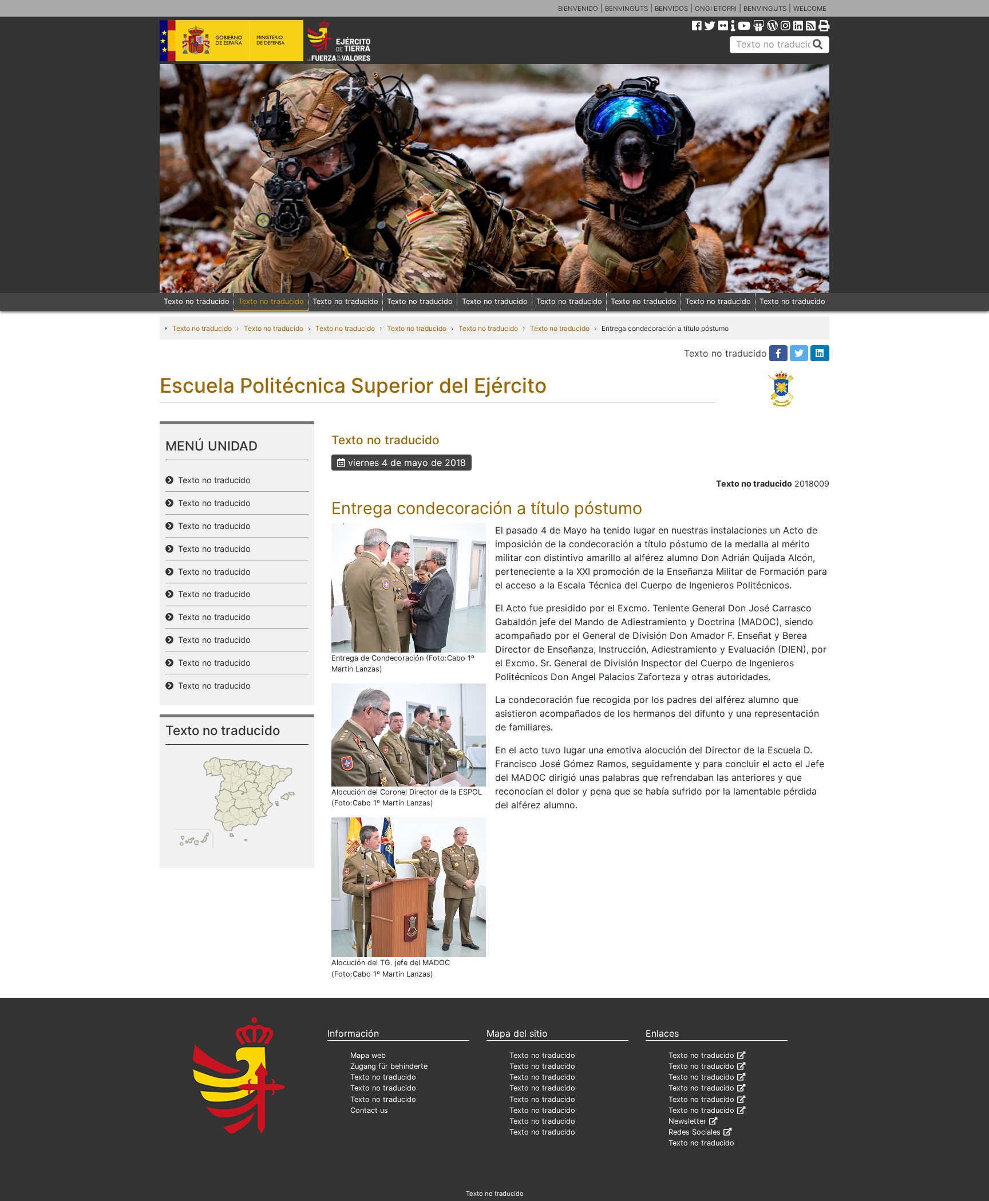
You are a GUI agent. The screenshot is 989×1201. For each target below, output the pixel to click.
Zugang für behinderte (389, 1066)
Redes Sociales (694, 1132)
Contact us (369, 1110)
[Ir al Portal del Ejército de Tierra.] (352, 39)
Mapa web (368, 1055)
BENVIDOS (671, 9)
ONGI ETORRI (716, 9)
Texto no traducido (197, 301)
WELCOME (809, 9)
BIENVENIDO (578, 9)
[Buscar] (817, 44)
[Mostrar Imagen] (408, 586)
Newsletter (687, 1121)
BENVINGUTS (626, 9)
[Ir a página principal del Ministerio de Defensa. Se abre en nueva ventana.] (231, 39)
